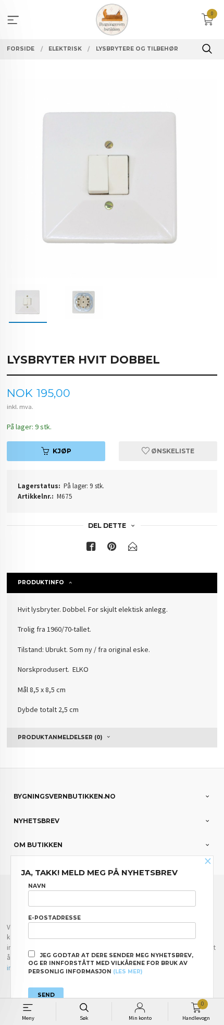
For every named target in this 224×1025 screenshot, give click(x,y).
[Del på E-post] (133, 548)
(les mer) (127, 971)
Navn (37, 886)
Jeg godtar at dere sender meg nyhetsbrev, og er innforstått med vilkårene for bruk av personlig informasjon (110, 963)
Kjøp (62, 451)
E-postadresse (54, 917)
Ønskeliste (172, 451)
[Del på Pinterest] (112, 548)
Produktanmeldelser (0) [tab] (60, 737)
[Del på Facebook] (91, 548)
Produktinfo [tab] (41, 582)
